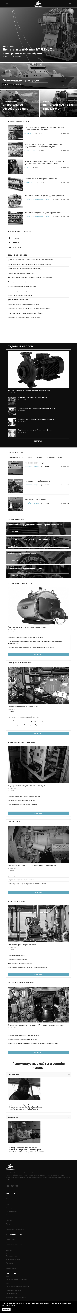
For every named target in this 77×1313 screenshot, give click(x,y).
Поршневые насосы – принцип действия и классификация (36, 419)
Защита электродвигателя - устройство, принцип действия (32, 539)
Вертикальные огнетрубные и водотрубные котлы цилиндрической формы (31, 647)
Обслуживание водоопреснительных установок (22, 804)
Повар (8, 1224)
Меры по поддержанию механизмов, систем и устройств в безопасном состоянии (33, 1043)
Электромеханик (11, 1211)
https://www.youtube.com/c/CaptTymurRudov (25, 1109)
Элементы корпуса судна (21, 80)
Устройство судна (10, 77)
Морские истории (11, 1268)
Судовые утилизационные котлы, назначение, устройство (25, 637)
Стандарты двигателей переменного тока (25, 568)
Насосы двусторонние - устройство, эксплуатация (23, 304)
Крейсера (9, 1250)
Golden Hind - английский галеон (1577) (20, 295)
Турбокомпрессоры (14, 876)
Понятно (6, 1309)
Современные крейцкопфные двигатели (20, 291)
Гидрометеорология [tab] (54, 457)
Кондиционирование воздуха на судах (23, 706)
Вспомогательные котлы (13, 1290)
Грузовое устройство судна (35, 499)
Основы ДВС (29, 182)
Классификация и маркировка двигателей (41, 179)
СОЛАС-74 (28, 133)
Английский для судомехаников (16, 1297)
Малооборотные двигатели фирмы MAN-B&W (22, 286)
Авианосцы (9, 1263)
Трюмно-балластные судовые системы (20, 963)
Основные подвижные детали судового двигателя (44, 196)
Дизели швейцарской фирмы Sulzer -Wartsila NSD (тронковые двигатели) (30, 260)
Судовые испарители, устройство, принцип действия (24, 796)
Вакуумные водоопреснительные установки (21, 800)
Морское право (11, 1215)
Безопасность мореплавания (15, 1229)
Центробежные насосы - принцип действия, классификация (29, 390)
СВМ (7, 1204)
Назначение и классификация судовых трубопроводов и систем (27, 967)
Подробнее (13, 531)
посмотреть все (38, 813)
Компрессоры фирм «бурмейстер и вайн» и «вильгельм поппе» (27, 884)
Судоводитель (10, 1208)
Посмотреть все (38, 654)
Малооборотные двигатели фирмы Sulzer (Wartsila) (23, 282)
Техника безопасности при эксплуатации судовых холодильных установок (31, 721)
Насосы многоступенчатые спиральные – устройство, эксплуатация (29, 308)
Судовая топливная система (16, 955)
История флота (10, 1239)
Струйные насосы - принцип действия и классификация (35, 430)
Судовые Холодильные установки (16, 1279)
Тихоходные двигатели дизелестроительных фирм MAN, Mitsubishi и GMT (30, 277)
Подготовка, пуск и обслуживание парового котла (27, 627)
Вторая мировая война (13, 1259)
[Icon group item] (8, 1186)
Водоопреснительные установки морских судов (26, 786)
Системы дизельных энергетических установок (22, 1039)
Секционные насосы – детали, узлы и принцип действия (25, 313)
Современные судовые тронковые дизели (21, 273)
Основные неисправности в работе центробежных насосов (36, 408)
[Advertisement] (40, 334)
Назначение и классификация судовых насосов (32, 397)
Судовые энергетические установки (17, 1286)
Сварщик (9, 1220)
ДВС (7, 1198)
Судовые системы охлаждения (17, 959)
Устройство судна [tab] (16, 457)
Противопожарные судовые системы (22, 945)
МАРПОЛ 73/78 (30, 150)
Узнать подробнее (8, 1305)
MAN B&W (46, 101)
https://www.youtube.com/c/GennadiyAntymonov (26, 1152)
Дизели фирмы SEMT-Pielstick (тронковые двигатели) (24, 268)
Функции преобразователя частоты (22, 554)
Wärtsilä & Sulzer (10, 46)
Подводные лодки (11, 1256)
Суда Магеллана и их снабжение (18, 299)
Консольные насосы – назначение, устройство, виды (24, 317)
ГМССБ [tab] (30, 457)
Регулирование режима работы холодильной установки (25, 725)
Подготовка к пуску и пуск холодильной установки (23, 717)
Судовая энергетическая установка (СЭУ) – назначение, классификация (36, 1025)
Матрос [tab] (40, 457)
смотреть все (38, 441)
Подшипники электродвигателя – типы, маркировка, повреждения (35, 525)
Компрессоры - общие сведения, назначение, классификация (32, 865)
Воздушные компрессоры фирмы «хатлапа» (21, 880)
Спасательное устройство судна (37, 481)
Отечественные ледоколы (14, 1245)
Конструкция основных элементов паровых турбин (23, 1035)
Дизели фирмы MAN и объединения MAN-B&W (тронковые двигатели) (29, 264)
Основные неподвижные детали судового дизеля (44, 213)
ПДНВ (27, 167)
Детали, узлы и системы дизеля (37, 199)
